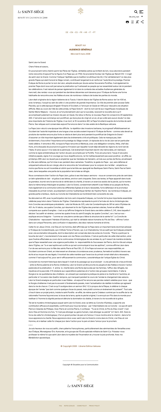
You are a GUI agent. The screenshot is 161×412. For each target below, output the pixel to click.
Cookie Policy (82, 406)
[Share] (142, 22)
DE (67, 32)
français (134, 17)
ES (76, 32)
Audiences (37, 17)
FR (81, 32)
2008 (45, 17)
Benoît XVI (24, 17)
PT (94, 32)
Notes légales (69, 406)
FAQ (60, 406)
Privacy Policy (94, 406)
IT (90, 32)
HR (85, 32)
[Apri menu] (141, 12)
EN (71, 32)
